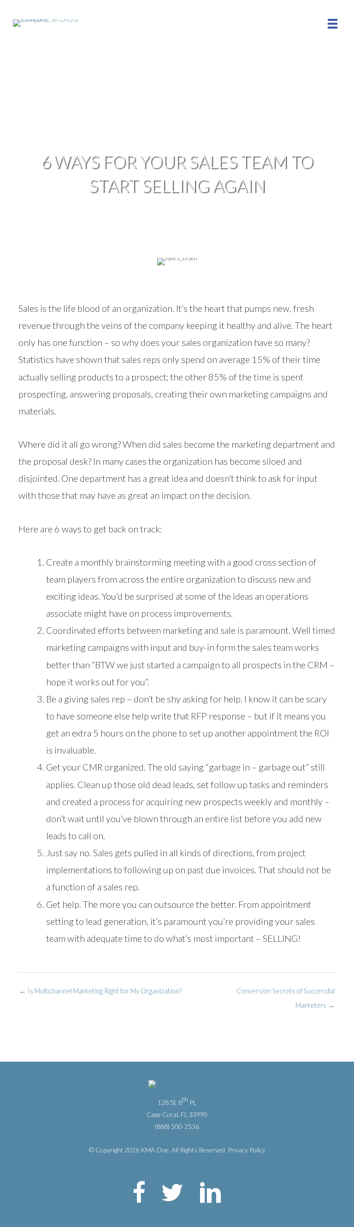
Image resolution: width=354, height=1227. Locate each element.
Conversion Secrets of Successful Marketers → (285, 993)
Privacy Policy (247, 1150)
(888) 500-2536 (177, 1126)
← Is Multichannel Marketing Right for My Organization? (100, 991)
